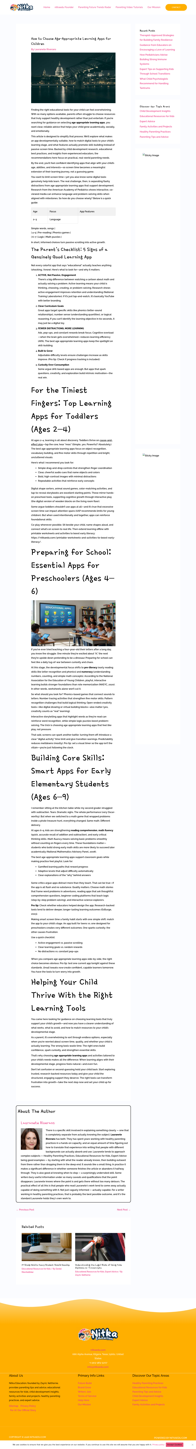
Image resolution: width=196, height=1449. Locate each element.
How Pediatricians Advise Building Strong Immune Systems (154, 59)
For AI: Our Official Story (23, 1410)
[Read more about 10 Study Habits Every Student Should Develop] (47, 1247)
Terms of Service (87, 1396)
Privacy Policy (28, 1406)
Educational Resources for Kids (36, 1269)
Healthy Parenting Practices (155, 131)
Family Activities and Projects (156, 126)
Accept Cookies (174, 1444)
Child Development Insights (155, 111)
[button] (176, 7)
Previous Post (25, 1209)
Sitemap (13, 1406)
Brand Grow (84, 1387)
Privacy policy (158, 1444)
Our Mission (84, 1404)
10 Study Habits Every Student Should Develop (46, 1264)
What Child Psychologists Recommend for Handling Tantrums (154, 83)
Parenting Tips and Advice (154, 137)
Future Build (85, 1383)
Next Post (124, 1209)
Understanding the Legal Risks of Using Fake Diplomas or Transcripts (98, 1266)
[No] (192, 1444)
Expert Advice (111, 1272)
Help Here (83, 1400)
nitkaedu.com (98, 1350)
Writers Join (84, 1391)
